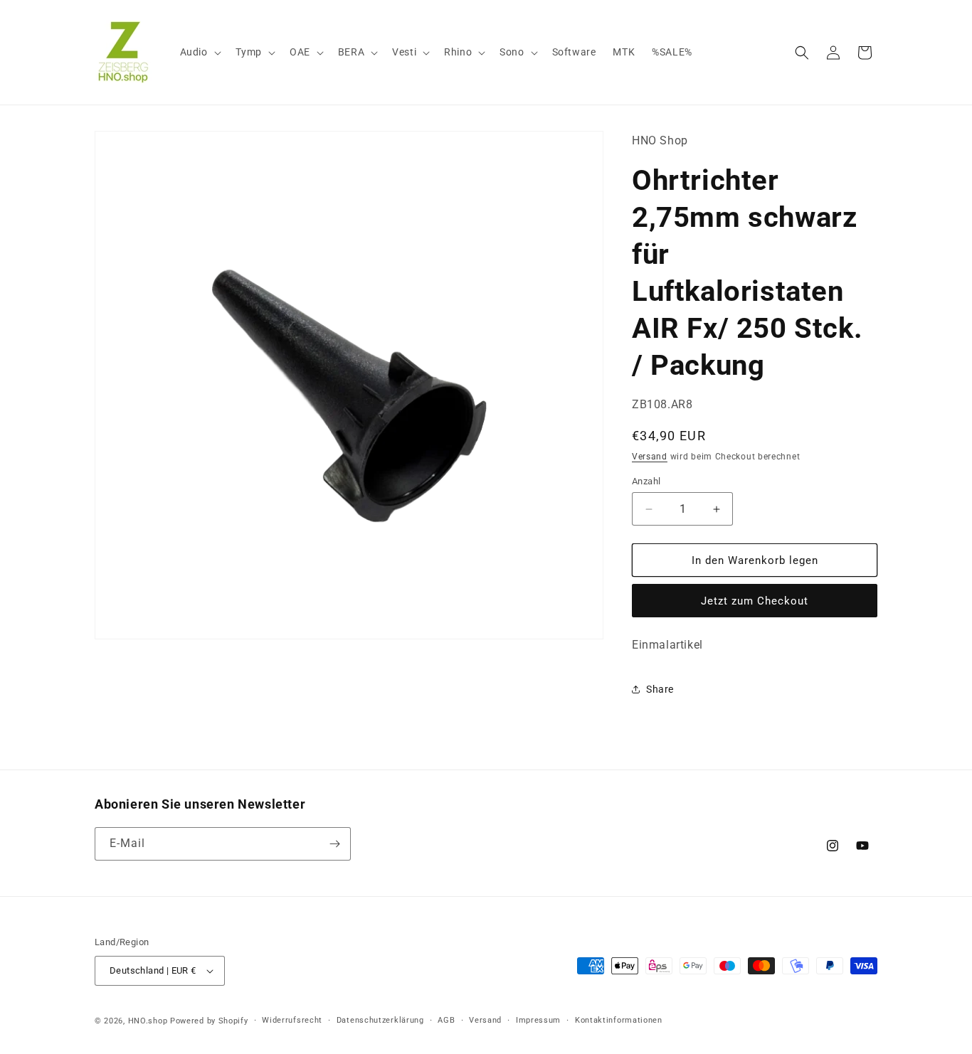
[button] (199, 52)
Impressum (538, 1020)
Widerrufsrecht (292, 1020)
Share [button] (660, 689)
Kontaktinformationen (618, 1020)
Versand (649, 457)
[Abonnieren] (334, 844)
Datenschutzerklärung (380, 1020)
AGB (446, 1020)
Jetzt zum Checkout (754, 601)
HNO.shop (148, 1021)
